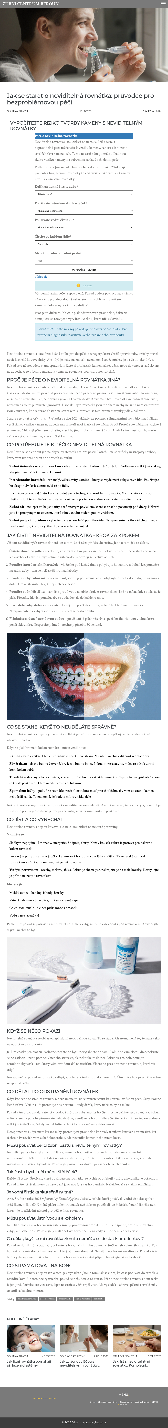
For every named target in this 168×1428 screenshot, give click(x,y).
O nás (92, 1402)
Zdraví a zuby (151, 111)
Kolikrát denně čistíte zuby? (56, 186)
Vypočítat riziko (84, 270)
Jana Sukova (19, 111)
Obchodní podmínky (107, 1402)
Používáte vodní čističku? (54, 220)
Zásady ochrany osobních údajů (134, 1402)
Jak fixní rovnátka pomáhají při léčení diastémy (29, 1363)
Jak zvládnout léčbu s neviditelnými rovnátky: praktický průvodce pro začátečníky (79, 1363)
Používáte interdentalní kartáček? (61, 203)
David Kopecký (74, 1356)
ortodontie (99, 1298)
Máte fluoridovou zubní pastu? (58, 253)
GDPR (155, 1402)
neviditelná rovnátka (27, 1298)
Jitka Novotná (127, 1356)
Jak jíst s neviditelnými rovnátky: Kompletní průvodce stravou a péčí (132, 1363)
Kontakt (124, 1404)
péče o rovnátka (47, 1298)
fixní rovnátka (65, 1298)
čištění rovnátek (82, 1298)
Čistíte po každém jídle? (53, 236)
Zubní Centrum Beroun (30, 4)
